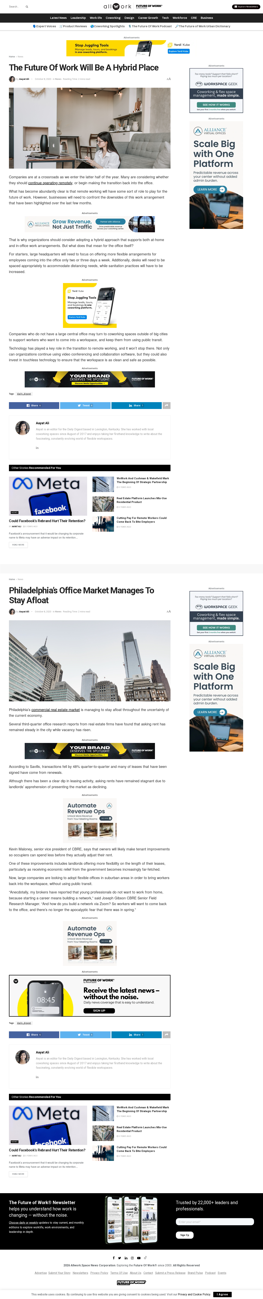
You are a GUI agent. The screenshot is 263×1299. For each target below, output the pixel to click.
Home (12, 56)
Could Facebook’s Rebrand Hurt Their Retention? (47, 521)
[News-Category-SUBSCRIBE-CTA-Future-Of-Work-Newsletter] (90, 995)
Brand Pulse (195, 1273)
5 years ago (31, 526)
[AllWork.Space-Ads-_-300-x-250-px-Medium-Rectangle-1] (90, 820)
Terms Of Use (119, 1273)
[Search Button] (26, 6)
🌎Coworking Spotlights (107, 26)
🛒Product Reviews (73, 26)
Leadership (78, 17)
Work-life (96, 17)
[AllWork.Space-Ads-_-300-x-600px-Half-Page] (216, 175)
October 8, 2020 (43, 79)
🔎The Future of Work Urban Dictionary (202, 26)
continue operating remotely (50, 182)
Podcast (210, 1273)
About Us (135, 1273)
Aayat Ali (24, 79)
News (20, 56)
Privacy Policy (99, 1273)
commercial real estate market (55, 709)
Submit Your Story (59, 1273)
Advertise (41, 1273)
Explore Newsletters (247, 7)
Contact (148, 1273)
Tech (165, 17)
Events (222, 1273)
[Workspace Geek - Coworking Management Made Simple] (216, 90)
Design (129, 17)
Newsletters (80, 1273)
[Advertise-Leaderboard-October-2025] (90, 379)
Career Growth (148, 17)
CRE (194, 17)
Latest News (58, 17)
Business (207, 17)
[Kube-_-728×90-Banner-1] (131, 48)
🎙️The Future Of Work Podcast (150, 26)
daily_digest (24, 394)
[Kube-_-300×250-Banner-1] (90, 305)
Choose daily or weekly (23, 1222)
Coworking (113, 17)
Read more (18, 545)
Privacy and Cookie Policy (194, 1294)
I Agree (222, 1294)
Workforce (180, 17)
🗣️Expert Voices (44, 26)
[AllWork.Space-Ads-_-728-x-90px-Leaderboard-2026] (90, 224)
